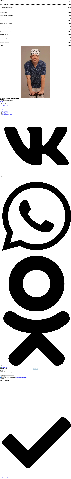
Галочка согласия (3, 376)
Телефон (1, 371)
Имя (1, 370)
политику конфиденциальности (21, 377)
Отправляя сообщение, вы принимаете (14, 377)
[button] (2, 101)
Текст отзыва (2, 375)
